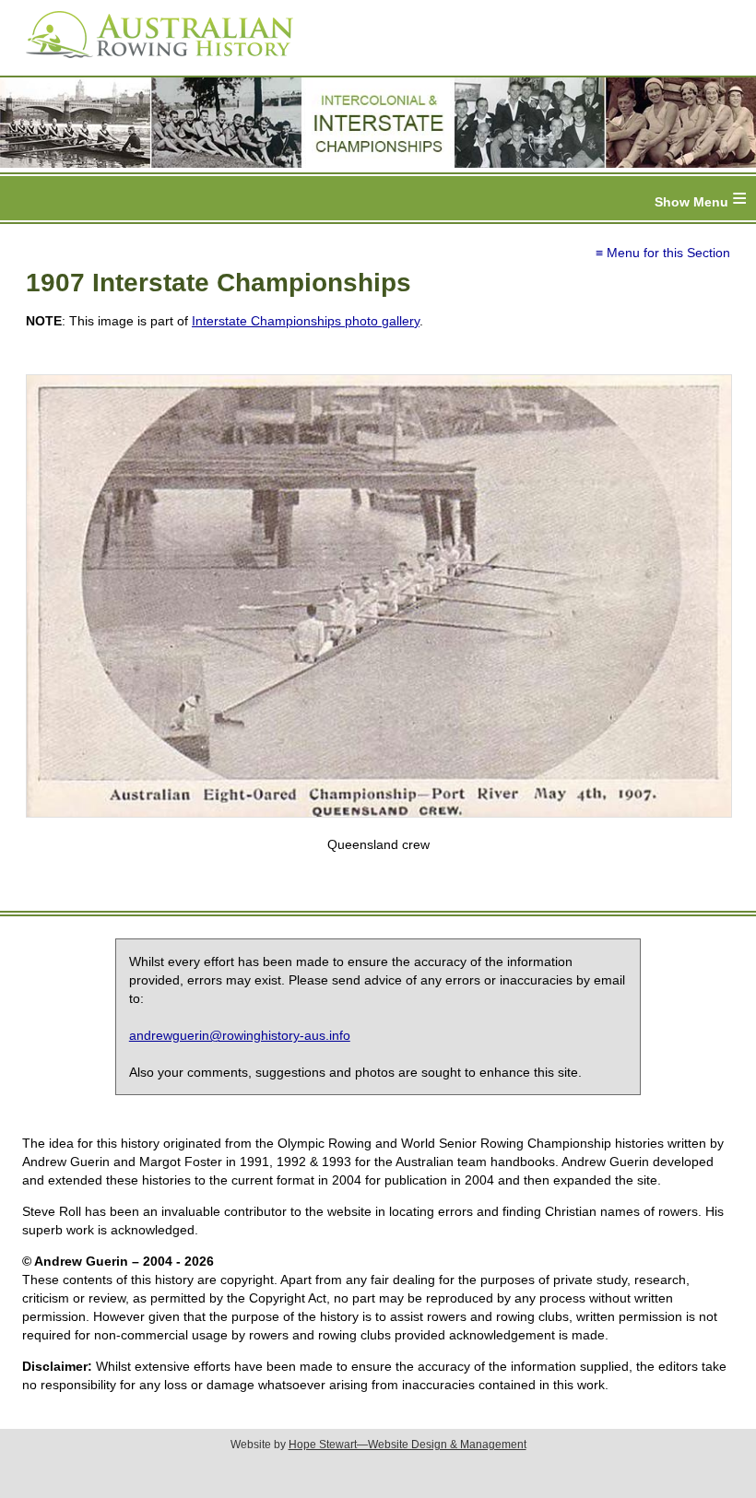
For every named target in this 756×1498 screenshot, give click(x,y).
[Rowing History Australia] (152, 64)
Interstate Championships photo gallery (305, 320)
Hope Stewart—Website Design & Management (407, 1444)
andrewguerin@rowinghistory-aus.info (239, 1035)
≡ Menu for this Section (663, 252)
